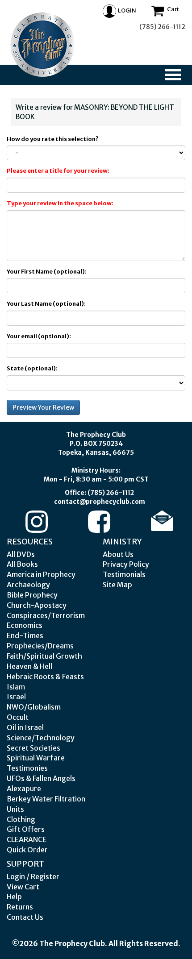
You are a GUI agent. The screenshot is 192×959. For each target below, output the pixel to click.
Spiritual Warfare (36, 757)
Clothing (21, 819)
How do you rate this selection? (53, 139)
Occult (18, 717)
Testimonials (124, 574)
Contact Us (25, 917)
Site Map (117, 584)
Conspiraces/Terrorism (46, 615)
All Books (22, 564)
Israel (16, 696)
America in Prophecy (41, 574)
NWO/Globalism (34, 706)
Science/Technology (41, 737)
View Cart (23, 886)
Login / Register (33, 876)
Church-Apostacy (37, 605)
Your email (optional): (39, 336)
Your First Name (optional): (47, 271)
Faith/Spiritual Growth (44, 656)
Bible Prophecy (32, 594)
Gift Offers (26, 829)
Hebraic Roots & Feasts (45, 676)
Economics (24, 625)
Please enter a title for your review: (58, 170)
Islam (16, 686)
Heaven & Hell (29, 666)
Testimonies (27, 768)
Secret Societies (33, 747)
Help (14, 896)
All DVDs (21, 554)
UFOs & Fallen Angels (41, 778)
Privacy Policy (126, 564)
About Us (118, 554)
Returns (20, 906)
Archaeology (28, 584)
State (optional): (32, 368)
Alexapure (24, 788)
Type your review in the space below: (60, 203)
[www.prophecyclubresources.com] (43, 45)
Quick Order (27, 849)
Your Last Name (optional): (46, 303)
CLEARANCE (26, 839)
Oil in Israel (25, 727)
